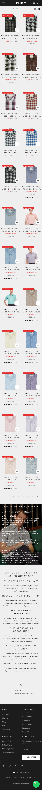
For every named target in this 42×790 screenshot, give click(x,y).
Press (4, 726)
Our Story (6, 714)
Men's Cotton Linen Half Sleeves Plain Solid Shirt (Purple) (31, 437)
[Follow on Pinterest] (15, 765)
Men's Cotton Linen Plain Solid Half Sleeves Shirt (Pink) (10, 437)
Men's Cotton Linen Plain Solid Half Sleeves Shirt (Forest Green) (31, 479)
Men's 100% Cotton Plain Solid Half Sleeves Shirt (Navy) (31, 188)
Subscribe (31, 757)
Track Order (26, 720)
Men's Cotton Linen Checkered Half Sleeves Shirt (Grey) (10, 151)
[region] (21, 689)
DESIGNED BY (21, 784)
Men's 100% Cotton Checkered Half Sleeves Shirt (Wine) (10, 115)
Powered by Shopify (27, 777)
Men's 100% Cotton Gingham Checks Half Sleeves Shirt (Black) (31, 37)
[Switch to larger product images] (35, 8)
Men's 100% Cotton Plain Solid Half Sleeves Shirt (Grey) (10, 230)
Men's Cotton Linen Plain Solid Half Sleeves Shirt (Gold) (10, 353)
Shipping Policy (8, 749)
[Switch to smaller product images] (39, 8)
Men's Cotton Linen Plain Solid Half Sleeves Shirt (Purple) (31, 395)
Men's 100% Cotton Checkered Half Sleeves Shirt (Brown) (31, 76)
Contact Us (26, 732)
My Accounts (27, 717)
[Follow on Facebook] (3, 765)
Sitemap (5, 718)
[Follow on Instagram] (9, 765)
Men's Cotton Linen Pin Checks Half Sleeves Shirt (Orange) (31, 230)
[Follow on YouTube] (22, 765)
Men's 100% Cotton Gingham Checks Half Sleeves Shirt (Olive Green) (10, 76)
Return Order (27, 724)
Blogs (4, 722)
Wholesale (6, 729)
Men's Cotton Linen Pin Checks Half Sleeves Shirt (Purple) (31, 269)
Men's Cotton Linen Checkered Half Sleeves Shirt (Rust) (31, 115)
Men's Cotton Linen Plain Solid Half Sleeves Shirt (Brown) (31, 311)
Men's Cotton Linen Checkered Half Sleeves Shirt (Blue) (31, 151)
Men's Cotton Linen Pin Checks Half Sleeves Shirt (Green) (10, 311)
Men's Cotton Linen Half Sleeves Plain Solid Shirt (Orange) (10, 479)
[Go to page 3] (37, 496)
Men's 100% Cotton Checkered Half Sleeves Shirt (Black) (10, 37)
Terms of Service (8, 753)
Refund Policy (7, 745)
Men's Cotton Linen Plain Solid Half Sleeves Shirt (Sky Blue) (10, 269)
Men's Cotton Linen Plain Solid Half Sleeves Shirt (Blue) (31, 353)
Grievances (26, 728)
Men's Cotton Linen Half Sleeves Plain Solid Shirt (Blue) (10, 395)
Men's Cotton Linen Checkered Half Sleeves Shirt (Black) (10, 188)
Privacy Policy (7, 741)
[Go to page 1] (4, 496)
